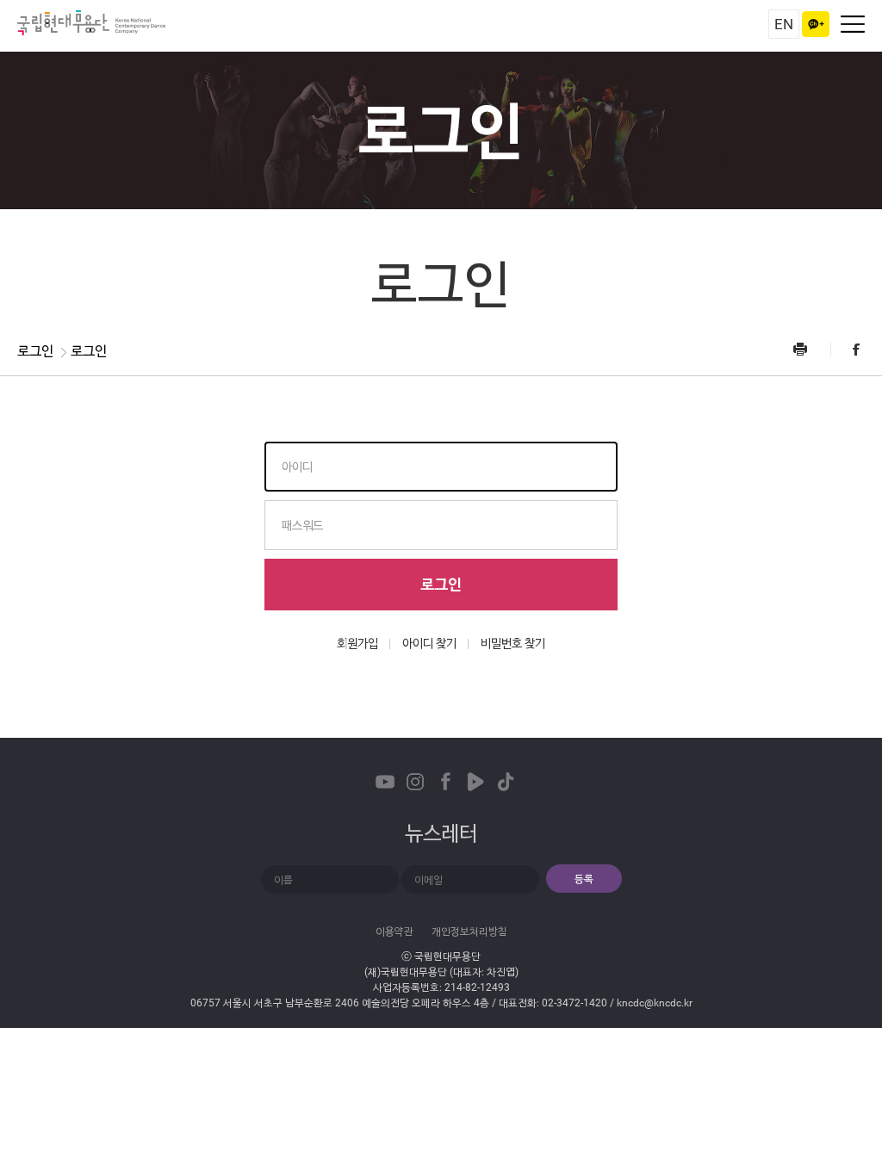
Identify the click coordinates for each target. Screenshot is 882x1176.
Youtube (385, 781)
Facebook (847, 349)
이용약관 (394, 931)
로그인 (441, 584)
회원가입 (357, 643)
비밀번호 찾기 (513, 643)
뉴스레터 (441, 833)
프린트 (810, 349)
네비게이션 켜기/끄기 (853, 24)
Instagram (415, 781)
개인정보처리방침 (469, 931)
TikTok (505, 781)
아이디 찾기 (429, 643)
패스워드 (302, 525)
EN (783, 24)
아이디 (297, 466)
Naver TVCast (475, 781)
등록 (584, 879)
